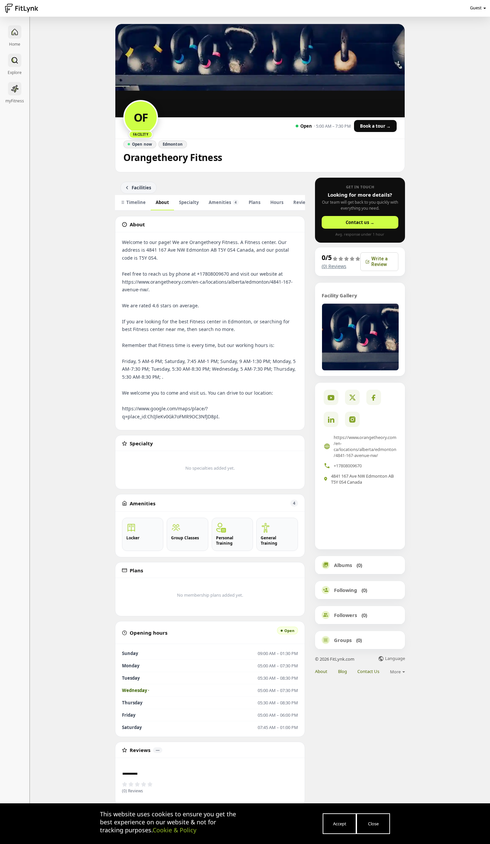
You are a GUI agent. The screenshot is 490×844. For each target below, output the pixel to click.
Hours (276, 202)
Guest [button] (476, 8)
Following (345, 590)
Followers (345, 615)
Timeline (136, 202)
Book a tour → (375, 126)
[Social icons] (352, 419)
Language (394, 658)
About (162, 202)
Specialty (189, 202)
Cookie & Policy (174, 830)
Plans (254, 202)
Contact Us (368, 671)
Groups (343, 640)
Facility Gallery (339, 295)
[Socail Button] (331, 397)
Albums (343, 565)
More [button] (396, 672)
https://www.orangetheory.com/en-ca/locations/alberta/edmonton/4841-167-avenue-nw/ (365, 446)
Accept (339, 824)
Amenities (223, 202)
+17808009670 (348, 466)
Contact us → (360, 222)
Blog (342, 671)
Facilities (141, 188)
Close (373, 824)
